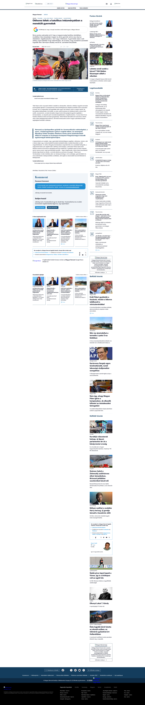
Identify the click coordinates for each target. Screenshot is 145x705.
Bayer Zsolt (94, 543)
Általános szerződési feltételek (79, 675)
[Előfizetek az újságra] (106, 4)
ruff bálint (92, 42)
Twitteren (71, 252)
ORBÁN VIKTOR (60, 8)
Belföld (46, 14)
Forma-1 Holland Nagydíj (95, 624)
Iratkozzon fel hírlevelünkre (41, 252)
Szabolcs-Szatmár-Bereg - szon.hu (110, 698)
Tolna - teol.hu (127, 690)
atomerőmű (92, 330)
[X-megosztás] (84, 47)
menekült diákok (67, 18)
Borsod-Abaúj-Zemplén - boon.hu (67, 696)
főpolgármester (93, 360)
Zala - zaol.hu (127, 696)
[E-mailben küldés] (81, 47)
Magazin (92, 687)
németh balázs (98, 157)
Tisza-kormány (98, 122)
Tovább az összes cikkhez (81, 216)
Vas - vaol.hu (126, 692)
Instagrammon (49, 254)
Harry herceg (93, 505)
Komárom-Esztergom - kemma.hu (110, 692)
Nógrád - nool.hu (106, 694)
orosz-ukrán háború (48, 18)
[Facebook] (80, 253)
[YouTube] (83, 255)
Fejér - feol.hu (84, 692)
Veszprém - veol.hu (128, 694)
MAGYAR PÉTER (72, 8)
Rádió (115, 687)
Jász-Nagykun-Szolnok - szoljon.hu (110, 690)
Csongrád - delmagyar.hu (65, 698)
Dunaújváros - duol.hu (85, 690)
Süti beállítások (119, 675)
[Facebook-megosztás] (87, 47)
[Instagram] (83, 253)
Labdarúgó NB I (94, 31)
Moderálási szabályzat (106, 675)
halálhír (91, 600)
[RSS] (86, 255)
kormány (48, 228)
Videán (55, 254)
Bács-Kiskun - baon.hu (64, 690)
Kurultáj (91, 434)
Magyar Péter (98, 174)
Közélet (77, 687)
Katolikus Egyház (58, 18)
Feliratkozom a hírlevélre (80, 89)
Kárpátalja (40, 18)
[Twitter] (86, 253)
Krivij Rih (92, 468)
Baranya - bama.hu (64, 692)
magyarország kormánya (38, 228)
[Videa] (80, 255)
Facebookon (64, 252)
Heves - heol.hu (84, 698)
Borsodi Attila (36, 46)
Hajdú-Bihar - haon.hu (86, 696)
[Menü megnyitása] (117, 4)
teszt (94, 545)
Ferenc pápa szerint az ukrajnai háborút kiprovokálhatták (48, 163)
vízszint (76, 228)
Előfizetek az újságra (95, 670)
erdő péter (63, 228)
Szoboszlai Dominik (100, 192)
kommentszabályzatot (72, 187)
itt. (62, 90)
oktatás (34, 18)
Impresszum (25, 675)
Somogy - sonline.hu (107, 696)
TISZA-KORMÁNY (84, 8)
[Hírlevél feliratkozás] (86, 251)
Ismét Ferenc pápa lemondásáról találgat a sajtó (46, 98)
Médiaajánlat (34, 675)
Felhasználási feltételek (62, 675)
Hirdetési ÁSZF (94, 675)
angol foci (92, 66)
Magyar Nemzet (37, 14)
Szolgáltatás (107, 687)
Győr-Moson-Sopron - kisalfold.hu (88, 694)
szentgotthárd (98, 233)
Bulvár (99, 687)
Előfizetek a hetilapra (100, 272)
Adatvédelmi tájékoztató (47, 675)
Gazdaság (84, 687)
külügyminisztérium (95, 21)
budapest (97, 139)
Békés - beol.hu (63, 694)
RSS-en (66, 254)
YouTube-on (60, 254)
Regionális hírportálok (66, 687)
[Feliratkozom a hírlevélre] (39, 4)
